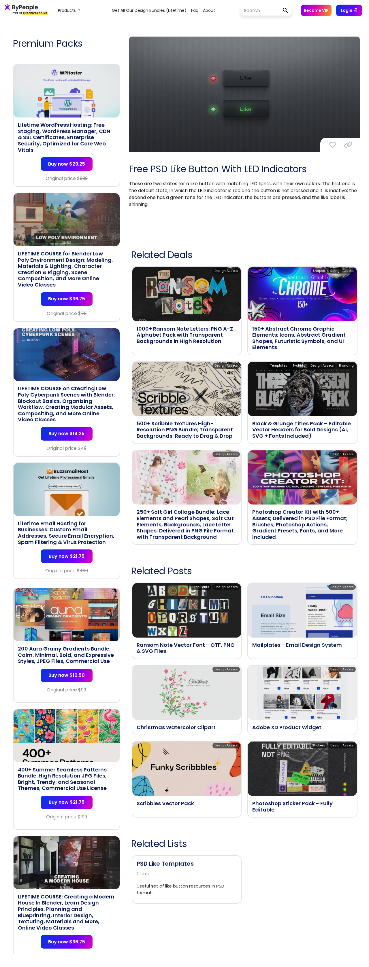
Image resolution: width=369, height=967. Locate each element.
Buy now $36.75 (66, 298)
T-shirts (299, 365)
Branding (346, 365)
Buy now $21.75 (66, 556)
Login (347, 10)
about (209, 10)
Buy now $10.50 (66, 675)
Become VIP (316, 10)
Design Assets (226, 270)
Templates (278, 365)
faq (194, 10)
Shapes (319, 270)
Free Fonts (201, 587)
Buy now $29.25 (66, 164)
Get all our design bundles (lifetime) (149, 10)
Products (67, 10)
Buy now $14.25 (66, 433)
